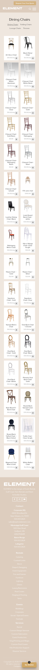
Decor (19, 564)
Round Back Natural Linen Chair (28, 407)
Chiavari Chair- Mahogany (28, 135)
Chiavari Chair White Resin (27, 82)
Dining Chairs (12, 24)
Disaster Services (19, 651)
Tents (19, 598)
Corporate (19, 612)
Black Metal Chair (27, 54)
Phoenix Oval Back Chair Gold (28, 379)
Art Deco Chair (11, 55)
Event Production (19, 637)
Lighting (19, 581)
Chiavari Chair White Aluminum (11, 81)
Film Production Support (19, 648)
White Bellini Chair (28, 463)
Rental (19, 627)
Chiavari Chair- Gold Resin (11, 135)
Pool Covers (19, 591)
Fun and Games (19, 574)
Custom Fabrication (19, 634)
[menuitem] (34, 9)
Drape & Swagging (19, 567)
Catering (19, 557)
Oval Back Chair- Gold (11, 352)
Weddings (19, 609)
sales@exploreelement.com (19, 522)
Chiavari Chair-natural (11, 190)
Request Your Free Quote (25, 3)
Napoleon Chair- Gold (11, 299)
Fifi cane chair (28, 191)
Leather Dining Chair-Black (11, 218)
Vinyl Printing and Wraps (19, 641)
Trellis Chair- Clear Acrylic (28, 437)
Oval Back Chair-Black (27, 352)
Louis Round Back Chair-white (27, 217)
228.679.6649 (19, 534)
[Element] (13, 8)
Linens (19, 585)
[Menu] (34, 9)
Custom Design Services (19, 630)
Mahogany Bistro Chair (11, 246)
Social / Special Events (19, 615)
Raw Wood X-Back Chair (11, 408)
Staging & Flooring (19, 595)
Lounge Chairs (15, 28)
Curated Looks (19, 560)
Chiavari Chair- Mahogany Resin (11, 162)
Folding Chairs (26, 24)
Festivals (19, 619)
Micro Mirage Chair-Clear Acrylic (28, 245)
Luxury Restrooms (19, 588)
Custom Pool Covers (19, 644)
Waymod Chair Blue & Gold (11, 463)
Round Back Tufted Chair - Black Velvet (11, 436)
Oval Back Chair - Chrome (28, 325)
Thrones (26, 28)
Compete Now (19, 666)
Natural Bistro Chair (11, 325)
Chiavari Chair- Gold (28, 109)
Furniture (19, 578)
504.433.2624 (19, 519)
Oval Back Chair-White (11, 380)
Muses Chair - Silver (28, 273)
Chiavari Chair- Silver (28, 163)
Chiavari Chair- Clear (11, 109)
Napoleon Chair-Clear (27, 299)
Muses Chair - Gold (11, 273)
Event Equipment (19, 571)
